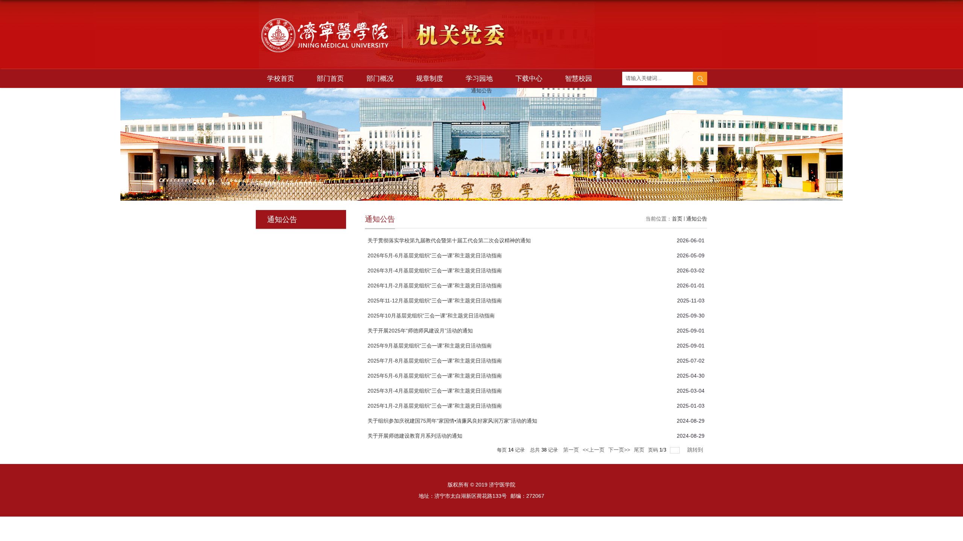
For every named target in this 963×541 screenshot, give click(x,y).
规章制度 (429, 78)
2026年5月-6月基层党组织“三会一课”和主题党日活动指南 (435, 255)
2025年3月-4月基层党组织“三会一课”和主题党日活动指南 (435, 391)
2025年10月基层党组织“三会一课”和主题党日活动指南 (431, 316)
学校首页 (280, 78)
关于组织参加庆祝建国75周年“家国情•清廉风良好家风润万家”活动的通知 (452, 421)
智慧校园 (578, 78)
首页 (677, 219)
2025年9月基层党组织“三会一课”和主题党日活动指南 (430, 346)
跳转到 (696, 450)
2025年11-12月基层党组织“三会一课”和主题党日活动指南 (435, 301)
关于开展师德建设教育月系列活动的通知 (415, 436)
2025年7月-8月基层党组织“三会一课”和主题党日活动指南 (435, 361)
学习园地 (479, 78)
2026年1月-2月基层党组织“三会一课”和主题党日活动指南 (435, 286)
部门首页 (330, 78)
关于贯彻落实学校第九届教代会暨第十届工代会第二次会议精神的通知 (449, 240)
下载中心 (528, 78)
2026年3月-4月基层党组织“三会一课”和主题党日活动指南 (435, 270)
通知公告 (696, 219)
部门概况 (379, 78)
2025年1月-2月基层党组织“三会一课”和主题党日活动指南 (435, 406)
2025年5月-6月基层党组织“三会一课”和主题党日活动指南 (435, 376)
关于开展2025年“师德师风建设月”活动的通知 (420, 331)
